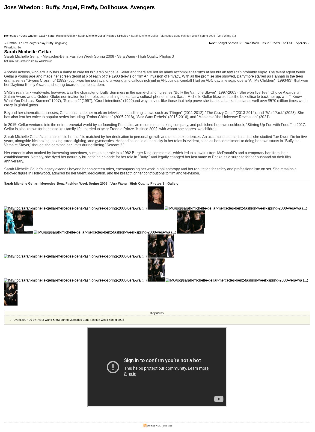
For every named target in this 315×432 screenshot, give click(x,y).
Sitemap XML (153, 425)
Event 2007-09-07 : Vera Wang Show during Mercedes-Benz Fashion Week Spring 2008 (69, 319)
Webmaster (45, 61)
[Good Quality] (75, 208)
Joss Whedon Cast (33, 35)
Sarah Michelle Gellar (61, 35)
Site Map (167, 425)
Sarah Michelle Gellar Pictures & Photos (103, 35)
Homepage (11, 35)
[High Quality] (156, 208)
